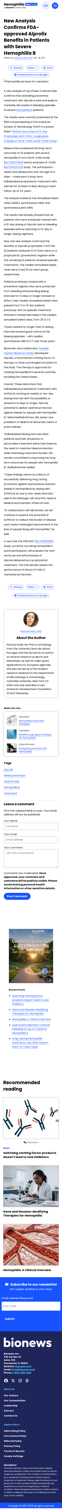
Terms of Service (14, 1451)
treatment (10, 793)
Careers (9, 1410)
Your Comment (13, 847)
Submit (10, 1319)
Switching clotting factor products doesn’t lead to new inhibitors (30, 1000)
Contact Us (10, 1415)
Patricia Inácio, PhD (23, 57)
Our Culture (11, 1395)
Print (48, 67)
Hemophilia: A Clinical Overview (31, 1019)
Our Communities (14, 1400)
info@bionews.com (23, 1369)
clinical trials (11, 781)
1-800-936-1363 (22, 1372)
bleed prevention (14, 775)
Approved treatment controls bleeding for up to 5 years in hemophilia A (31, 1029)
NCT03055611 (44, 541)
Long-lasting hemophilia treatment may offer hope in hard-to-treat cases (30, 1042)
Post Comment (17, 896)
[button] (45, 5)
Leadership (10, 1405)
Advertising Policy (15, 1430)
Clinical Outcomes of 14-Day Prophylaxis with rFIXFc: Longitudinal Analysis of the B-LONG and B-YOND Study (30, 136)
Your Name (10, 821)
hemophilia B (24, 110)
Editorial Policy (13, 1441)
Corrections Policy (15, 1436)
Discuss (17, 67)
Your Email (10, 834)
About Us (9, 1389)
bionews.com (23, 1366)
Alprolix (8, 769)
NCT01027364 (13, 162)
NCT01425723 (13, 167)
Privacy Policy (12, 1446)
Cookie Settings (13, 1456)
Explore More (12, 1424)
